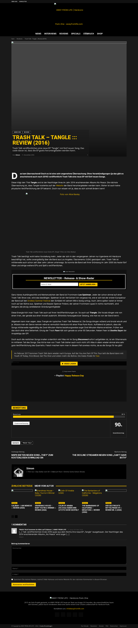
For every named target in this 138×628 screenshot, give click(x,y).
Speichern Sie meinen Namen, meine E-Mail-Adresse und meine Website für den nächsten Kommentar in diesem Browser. (60, 579)
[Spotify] (121, 1)
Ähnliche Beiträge (22, 486)
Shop (100, 33)
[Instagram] (114, 1)
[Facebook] (110, 1)
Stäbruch (88, 33)
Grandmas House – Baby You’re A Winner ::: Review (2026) (45, 508)
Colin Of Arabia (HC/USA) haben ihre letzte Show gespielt (68, 508)
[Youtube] (125, 1)
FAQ (107, 626)
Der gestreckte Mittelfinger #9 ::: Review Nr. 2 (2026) (113, 508)
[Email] (21, 165)
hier (97, 356)
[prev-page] (12, 516)
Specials (75, 33)
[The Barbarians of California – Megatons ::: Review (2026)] (92, 496)
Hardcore (19, 39)
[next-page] (16, 516)
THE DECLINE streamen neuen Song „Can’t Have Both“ (99, 456)
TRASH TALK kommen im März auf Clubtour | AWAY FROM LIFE (42, 529)
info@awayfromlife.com (75, 609)
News (38, 33)
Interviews (50, 33)
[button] (124, 33)
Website (59, 185)
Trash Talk (27, 443)
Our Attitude (84, 626)
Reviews (63, 33)
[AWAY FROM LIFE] (69, 17)
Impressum (123, 626)
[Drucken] (34, 165)
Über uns (14, 1)
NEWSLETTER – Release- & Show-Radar (69, 278)
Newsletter (23, 1)
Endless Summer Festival (39, 301)
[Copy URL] (40, 165)
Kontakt (101, 626)
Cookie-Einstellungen (46, 626)
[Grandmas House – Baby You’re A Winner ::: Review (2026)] (45, 496)
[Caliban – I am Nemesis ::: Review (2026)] (22, 496)
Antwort (21, 537)
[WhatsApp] (27, 165)
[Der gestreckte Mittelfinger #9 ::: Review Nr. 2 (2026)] (116, 496)
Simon (18, 155)
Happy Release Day (74, 375)
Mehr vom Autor (44, 486)
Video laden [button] (70, 364)
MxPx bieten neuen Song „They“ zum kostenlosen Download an (32, 456)
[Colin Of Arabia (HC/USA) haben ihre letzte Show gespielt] (69, 496)
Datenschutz (114, 626)
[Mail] (117, 1)
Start (12, 39)
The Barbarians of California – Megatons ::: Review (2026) (91, 509)
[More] (47, 165)
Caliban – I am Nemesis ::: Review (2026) (21, 507)
